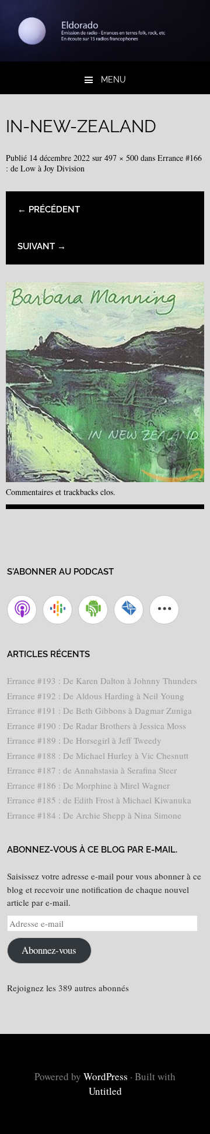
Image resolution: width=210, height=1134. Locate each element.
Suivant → (42, 246)
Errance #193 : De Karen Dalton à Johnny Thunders (102, 680)
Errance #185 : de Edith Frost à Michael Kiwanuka (99, 800)
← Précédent (49, 209)
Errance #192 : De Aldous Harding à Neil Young (95, 696)
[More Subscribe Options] (164, 609)
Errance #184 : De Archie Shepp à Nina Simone (94, 815)
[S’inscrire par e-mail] (129, 609)
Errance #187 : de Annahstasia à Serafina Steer (92, 770)
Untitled (105, 1091)
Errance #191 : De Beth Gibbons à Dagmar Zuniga (99, 710)
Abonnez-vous (49, 950)
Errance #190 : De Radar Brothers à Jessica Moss (96, 725)
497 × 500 (121, 157)
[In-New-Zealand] (105, 478)
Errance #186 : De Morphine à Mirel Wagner (88, 785)
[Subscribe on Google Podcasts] (57, 609)
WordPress (105, 1076)
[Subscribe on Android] (93, 609)
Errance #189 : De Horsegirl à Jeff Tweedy (84, 740)
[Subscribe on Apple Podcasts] (22, 609)
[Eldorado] (105, 57)
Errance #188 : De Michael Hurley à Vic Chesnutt (97, 755)
